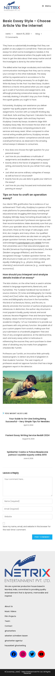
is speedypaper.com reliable (28, 243)
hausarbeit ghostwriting (15, 645)
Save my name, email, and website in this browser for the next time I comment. (27, 528)
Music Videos (10, 611)
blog (38, 34)
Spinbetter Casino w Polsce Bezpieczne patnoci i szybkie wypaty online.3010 (27, 453)
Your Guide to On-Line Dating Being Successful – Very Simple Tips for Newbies (28, 420)
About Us (9, 606)
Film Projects (10, 616)
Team (7, 621)
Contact (8, 626)
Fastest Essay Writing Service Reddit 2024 (28, 435)
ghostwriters (10, 631)
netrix (8, 34)
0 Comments (12, 37)
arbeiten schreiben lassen (16, 635)
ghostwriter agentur (14, 640)
